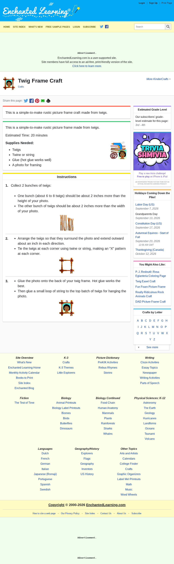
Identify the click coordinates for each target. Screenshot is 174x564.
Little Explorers (66, 372)
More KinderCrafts (157, 78)
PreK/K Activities (108, 362)
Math (129, 484)
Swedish (45, 489)
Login (142, 3)
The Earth (150, 408)
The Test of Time (24, 402)
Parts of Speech (149, 383)
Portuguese (45, 479)
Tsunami (150, 433)
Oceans (149, 428)
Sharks (108, 428)
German (45, 463)
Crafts (21, 86)
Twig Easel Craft (145, 281)
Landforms (149, 423)
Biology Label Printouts (66, 408)
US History (87, 474)
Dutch (45, 453)
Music (128, 489)
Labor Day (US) (144, 204)
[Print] (48, 101)
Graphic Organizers (129, 474)
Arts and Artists (129, 453)
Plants (108, 418)
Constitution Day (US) (148, 223)
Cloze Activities (150, 362)
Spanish (45, 484)
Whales (107, 433)
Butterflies (66, 423)
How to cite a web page (44, 513)
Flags (87, 458)
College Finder (129, 463)
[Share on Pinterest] (37, 101)
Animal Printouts (66, 402)
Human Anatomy (108, 408)
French (45, 458)
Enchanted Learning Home (24, 367)
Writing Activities (150, 377)
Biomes (66, 413)
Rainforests (108, 423)
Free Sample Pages (58, 27)
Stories (108, 372)
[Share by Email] (43, 101)
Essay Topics (150, 367)
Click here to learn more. (87, 66)
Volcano (150, 438)
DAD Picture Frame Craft (150, 301)
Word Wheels (129, 494)
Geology (150, 413)
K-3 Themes (66, 367)
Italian (45, 469)
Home (6, 27)
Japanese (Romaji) (45, 474)
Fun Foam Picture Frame (150, 286)
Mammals (108, 413)
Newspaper (150, 372)
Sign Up (153, 3)
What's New (36, 27)
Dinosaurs (66, 428)
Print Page (167, 3)
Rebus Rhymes (108, 367)
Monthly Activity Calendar (24, 372)
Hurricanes (149, 418)
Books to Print (24, 377)
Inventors (87, 469)
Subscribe (89, 27)
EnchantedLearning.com (106, 505)
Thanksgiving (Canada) (149, 249)
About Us (121, 513)
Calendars (129, 458)
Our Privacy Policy (70, 513)
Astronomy (149, 402)
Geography (87, 463)
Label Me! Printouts (129, 479)
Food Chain (108, 402)
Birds (66, 418)
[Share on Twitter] (26, 101)
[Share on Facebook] (31, 101)
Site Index (19, 27)
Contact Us (105, 513)
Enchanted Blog (24, 388)
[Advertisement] (87, 43)
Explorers (87, 453)
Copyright (56, 505)
